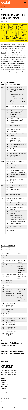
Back (2, 9)
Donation (3, 380)
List (2, 401)
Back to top (4, 361)
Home (2, 6)
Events (5, 6)
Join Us (3, 382)
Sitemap (3, 388)
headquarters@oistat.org (11, 374)
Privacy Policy (4, 386)
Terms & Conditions (6, 384)
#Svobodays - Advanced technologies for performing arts (17, 89)
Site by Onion (14, 407)
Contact (3, 378)
